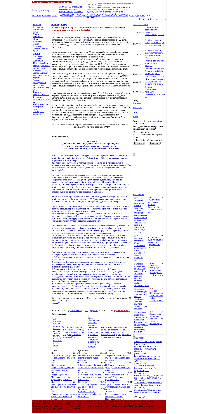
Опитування (122, 16)
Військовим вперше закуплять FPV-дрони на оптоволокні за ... (62, 367)
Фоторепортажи (49, 16)
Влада (36, 32)
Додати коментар (74, 310)
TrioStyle (63, 412)
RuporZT (56, 303)
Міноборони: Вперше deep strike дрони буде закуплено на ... (64, 386)
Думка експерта (66, 16)
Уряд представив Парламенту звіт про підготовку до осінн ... (61, 377)
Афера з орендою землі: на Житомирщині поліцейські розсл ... (117, 386)
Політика (37, 34)
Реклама (162, 19)
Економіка (38, 36)
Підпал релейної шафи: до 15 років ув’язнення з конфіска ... (41, 67)
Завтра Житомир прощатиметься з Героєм (41, 75)
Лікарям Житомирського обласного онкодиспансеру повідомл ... (117, 357)
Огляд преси (94, 16)
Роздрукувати (91, 310)
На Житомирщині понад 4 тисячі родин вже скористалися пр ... (154, 43)
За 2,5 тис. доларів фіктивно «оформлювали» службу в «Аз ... (64, 357)
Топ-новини (38, 29)
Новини (55, 24)
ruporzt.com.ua (89, 404)
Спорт (36, 44)
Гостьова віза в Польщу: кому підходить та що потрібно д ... (89, 357)
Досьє (131, 16)
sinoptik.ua (157, 121)
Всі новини (38, 27)
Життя (36, 39)
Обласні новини (40, 49)
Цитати (36, 53)
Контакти (154, 19)
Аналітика (36, 16)
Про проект (143, 19)
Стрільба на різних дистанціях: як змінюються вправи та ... (90, 394)
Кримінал (37, 41)
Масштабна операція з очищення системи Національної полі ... (115, 396)
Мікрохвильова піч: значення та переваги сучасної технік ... (91, 367)
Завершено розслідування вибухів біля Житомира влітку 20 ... (41, 85)
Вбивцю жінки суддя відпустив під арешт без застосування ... (148, 376)
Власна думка (81, 16)
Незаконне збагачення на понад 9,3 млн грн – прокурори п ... (116, 377)
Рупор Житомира (92, 37)
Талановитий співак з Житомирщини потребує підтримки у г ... (145, 368)
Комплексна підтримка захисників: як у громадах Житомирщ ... (156, 319)
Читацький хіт (108, 16)
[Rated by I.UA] (160, 407)
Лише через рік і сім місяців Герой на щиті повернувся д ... (154, 73)
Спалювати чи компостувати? (148, 341)
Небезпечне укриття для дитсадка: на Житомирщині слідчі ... (118, 367)
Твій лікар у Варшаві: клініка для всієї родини (91, 385)
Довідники (140, 16)
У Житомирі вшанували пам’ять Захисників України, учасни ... (155, 206)
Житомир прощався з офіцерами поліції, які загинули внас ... (154, 81)
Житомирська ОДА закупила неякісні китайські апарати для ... (148, 392)
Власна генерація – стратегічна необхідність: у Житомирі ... (156, 270)
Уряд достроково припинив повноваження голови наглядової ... (64, 396)
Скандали (37, 58)
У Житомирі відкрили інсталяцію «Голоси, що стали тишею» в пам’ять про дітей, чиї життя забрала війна (74, 332)
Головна (37, 24)
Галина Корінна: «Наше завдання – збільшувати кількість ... (145, 348)
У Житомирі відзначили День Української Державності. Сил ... (155, 242)
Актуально (38, 56)
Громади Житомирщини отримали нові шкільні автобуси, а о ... (157, 296)
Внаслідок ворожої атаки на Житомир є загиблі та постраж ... (41, 97)
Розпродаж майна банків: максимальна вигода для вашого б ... (89, 377)
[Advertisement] (41, 133)
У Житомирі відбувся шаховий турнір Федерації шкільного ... (148, 384)
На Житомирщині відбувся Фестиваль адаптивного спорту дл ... (154, 54)
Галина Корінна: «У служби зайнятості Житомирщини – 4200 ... (147, 358)
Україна (36, 51)
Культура (37, 46)
